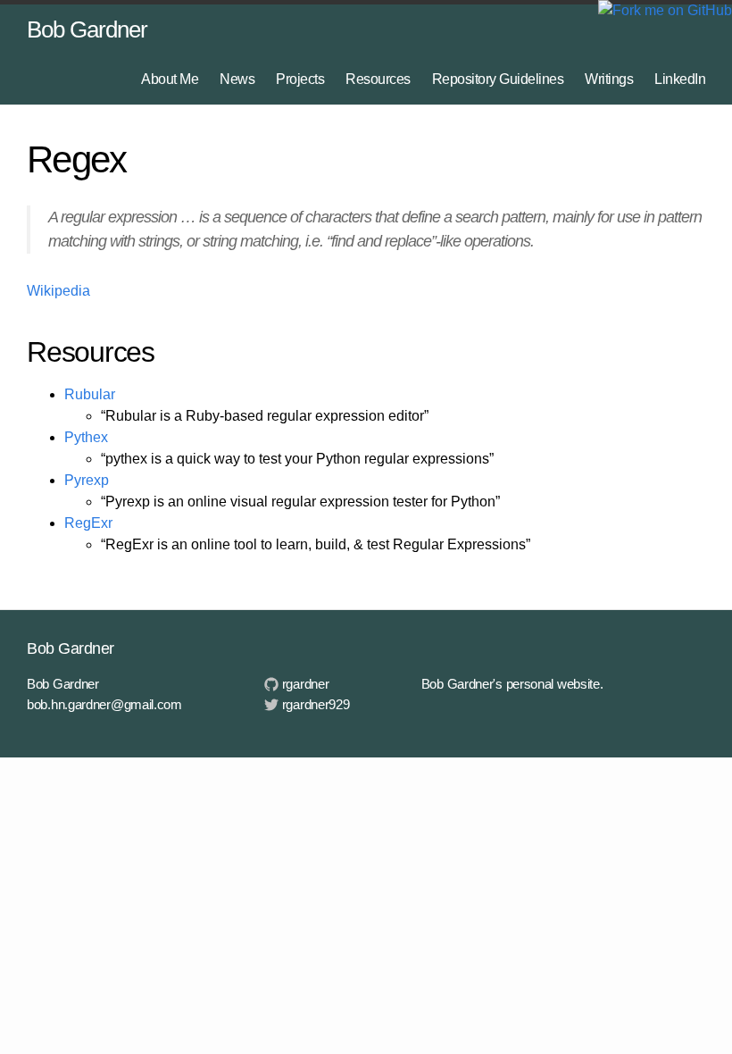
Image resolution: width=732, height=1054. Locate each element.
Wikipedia (58, 290)
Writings (609, 79)
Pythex (86, 437)
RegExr (88, 523)
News (237, 79)
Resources (378, 79)
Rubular (89, 394)
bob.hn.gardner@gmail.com (104, 704)
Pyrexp (86, 480)
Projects (300, 79)
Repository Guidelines (498, 79)
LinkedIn (679, 79)
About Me (169, 79)
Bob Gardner (87, 29)
